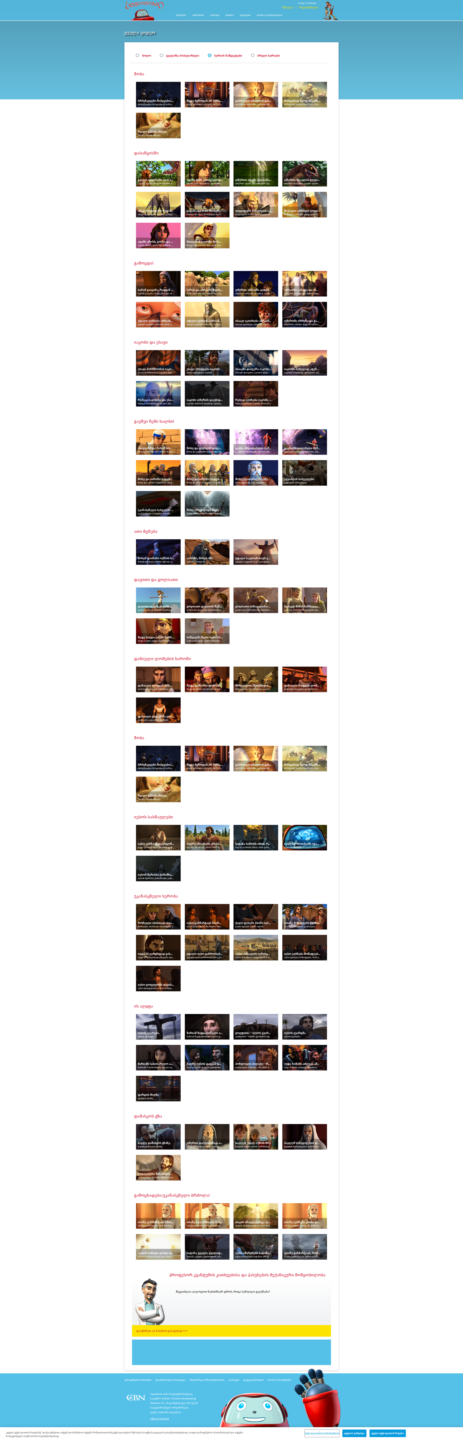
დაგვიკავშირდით (253, 1380)
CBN (136, 1399)
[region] (231, 1433)
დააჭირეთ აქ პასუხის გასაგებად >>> (161, 1331)
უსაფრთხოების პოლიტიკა (170, 1380)
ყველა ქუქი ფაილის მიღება (387, 1433)
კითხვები (233, 1380)
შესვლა (287, 7)
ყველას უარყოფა (354, 1433)
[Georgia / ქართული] (308, 0)
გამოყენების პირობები (138, 1380)
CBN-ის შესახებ (159, 1418)
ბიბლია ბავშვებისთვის (270, 15)
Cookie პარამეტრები (279, 1380)
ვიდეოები (245, 15)
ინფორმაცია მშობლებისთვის (207, 1380)
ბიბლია (229, 15)
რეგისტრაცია (308, 7)
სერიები (214, 15)
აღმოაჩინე (198, 15)
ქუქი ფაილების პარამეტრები (322, 1433)
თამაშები (181, 15)
